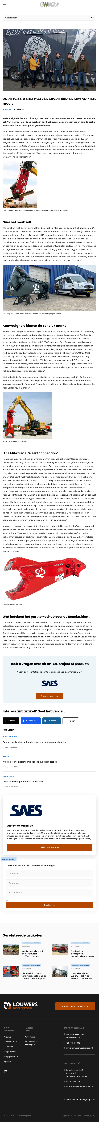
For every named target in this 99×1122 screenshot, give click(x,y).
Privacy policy (89, 1116)
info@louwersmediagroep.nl (79, 1048)
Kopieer (71, 721)
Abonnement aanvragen (31, 1043)
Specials (8, 1061)
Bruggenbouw (11, 1056)
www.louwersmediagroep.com (80, 1099)
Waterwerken (10, 1042)
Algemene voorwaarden (71, 1116)
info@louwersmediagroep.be (79, 1086)
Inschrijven (49, 905)
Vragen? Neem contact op (74, 1006)
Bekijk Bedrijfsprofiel (49, 847)
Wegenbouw (10, 1051)
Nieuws (7, 1037)
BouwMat (7, 109)
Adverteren (30, 1037)
